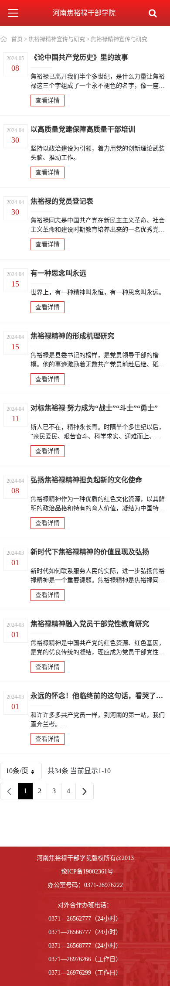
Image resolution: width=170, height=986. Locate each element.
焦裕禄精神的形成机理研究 (72, 336)
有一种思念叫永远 (58, 273)
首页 (17, 39)
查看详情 (47, 100)
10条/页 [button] (20, 773)
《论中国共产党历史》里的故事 (79, 57)
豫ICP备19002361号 (87, 871)
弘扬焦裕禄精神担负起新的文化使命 (86, 480)
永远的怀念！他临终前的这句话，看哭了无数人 (98, 695)
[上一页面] (9, 791)
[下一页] (84, 791)
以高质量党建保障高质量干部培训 (83, 129)
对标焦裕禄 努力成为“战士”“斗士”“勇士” (94, 408)
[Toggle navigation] (13, 13)
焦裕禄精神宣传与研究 (56, 39)
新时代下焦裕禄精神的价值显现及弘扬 (90, 552)
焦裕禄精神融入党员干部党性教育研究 (90, 624)
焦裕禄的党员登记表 (62, 201)
